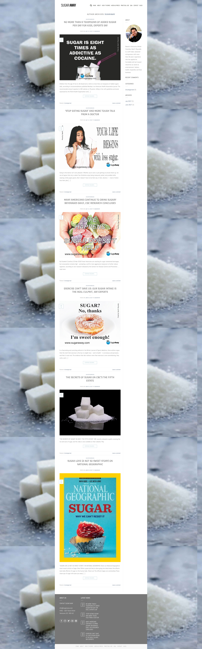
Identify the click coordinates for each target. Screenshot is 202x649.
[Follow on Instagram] (65, 621)
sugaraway (110, 14)
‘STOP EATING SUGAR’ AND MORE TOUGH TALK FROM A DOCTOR (92, 616)
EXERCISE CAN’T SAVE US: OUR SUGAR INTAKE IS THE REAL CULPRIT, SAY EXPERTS (93, 636)
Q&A (131, 5)
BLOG (141, 5)
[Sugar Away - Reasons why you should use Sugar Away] (69, 5)
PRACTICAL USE (125, 5)
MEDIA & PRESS (115, 5)
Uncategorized (90, 19)
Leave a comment (116, 103)
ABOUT (99, 5)
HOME (94, 5)
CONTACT (136, 5)
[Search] (91, 5)
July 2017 (128, 101)
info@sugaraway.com (66, 608)
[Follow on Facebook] (61, 621)
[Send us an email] (72, 621)
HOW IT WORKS (106, 5)
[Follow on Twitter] (68, 621)
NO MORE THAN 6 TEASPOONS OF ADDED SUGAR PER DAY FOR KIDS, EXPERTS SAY (93, 607)
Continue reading (90, 96)
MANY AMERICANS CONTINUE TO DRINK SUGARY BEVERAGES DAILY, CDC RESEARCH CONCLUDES (92, 625)
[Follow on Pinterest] (76, 621)
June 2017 (128, 105)
